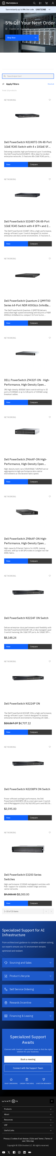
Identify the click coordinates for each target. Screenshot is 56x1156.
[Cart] (46, 3)
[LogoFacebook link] (14, 1152)
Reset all (51, 84)
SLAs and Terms (36, 1138)
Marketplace (12, 3)
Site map (30, 1141)
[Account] (53, 3)
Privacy (7, 1138)
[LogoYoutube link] (3, 1152)
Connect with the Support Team (28, 1068)
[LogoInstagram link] (19, 1152)
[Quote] (40, 3)
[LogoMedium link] (29, 1152)
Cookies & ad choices (20, 1138)
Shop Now (11, 38)
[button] (34, 3)
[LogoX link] (8, 1152)
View (8, 164)
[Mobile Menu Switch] (4, 84)
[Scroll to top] (52, 1101)
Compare (34, 164)
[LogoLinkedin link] (24, 1152)
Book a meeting (28, 1059)
